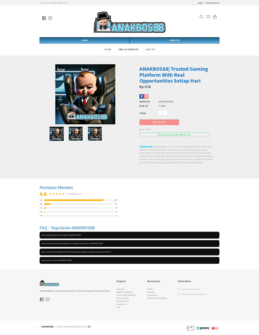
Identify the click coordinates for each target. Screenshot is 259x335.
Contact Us (121, 304)
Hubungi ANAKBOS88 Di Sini (175, 134)
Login (200, 3)
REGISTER (174, 40)
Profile (150, 289)
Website (144, 101)
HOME (107, 49)
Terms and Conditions (126, 295)
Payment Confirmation (157, 298)
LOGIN (85, 40)
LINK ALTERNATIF (128, 49)
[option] (85, 94)
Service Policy (122, 301)
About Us (120, 289)
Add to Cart (159, 122)
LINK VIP (150, 49)
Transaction (152, 295)
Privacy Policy (122, 298)
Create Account (212, 3)
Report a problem (124, 292)
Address (151, 292)
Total (142, 113)
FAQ (118, 307)
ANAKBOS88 (145, 146)
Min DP (143, 106)
